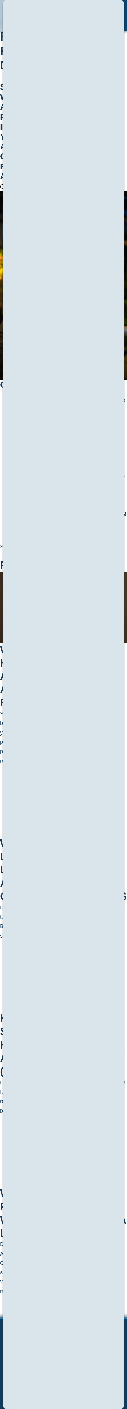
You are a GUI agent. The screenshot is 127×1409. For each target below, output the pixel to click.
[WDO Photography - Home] (42, 15)
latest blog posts (29, 1291)
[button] (111, 15)
